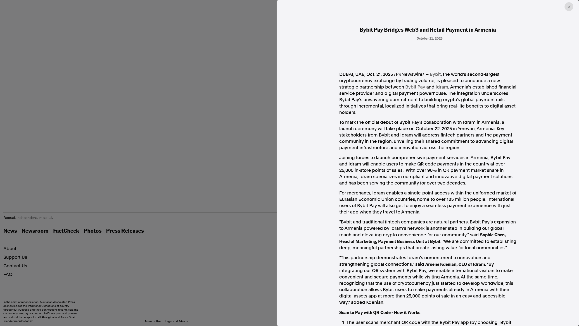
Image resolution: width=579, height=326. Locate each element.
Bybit (435, 74)
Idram (442, 87)
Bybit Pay (415, 87)
